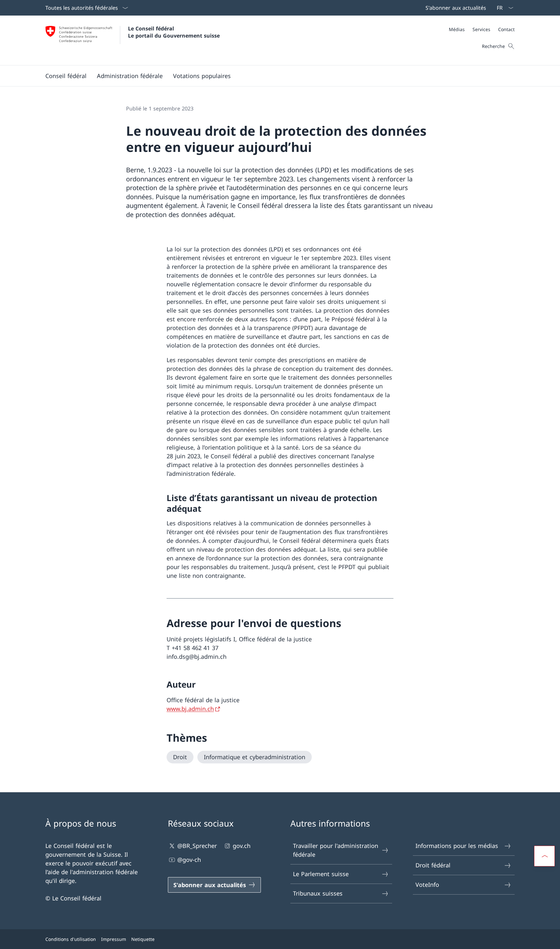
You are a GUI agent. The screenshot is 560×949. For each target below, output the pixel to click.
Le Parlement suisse (321, 874)
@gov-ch (189, 859)
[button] (66, 75)
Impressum (113, 939)
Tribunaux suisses (318, 893)
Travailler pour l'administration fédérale (335, 850)
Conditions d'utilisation (70, 939)
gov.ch (242, 846)
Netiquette (143, 939)
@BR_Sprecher (197, 846)
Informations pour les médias (456, 846)
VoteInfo (427, 884)
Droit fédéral (432, 865)
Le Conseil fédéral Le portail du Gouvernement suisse (174, 32)
